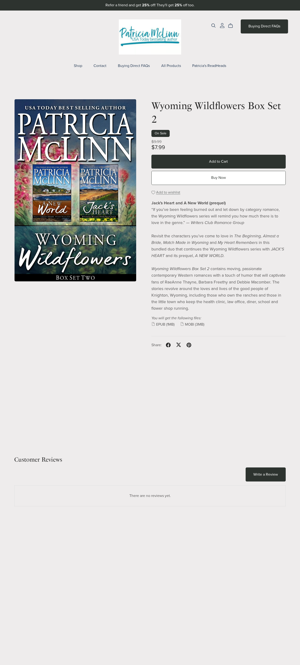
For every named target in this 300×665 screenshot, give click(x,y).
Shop (78, 65)
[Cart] (232, 25)
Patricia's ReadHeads (209, 65)
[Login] (222, 25)
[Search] (213, 25)
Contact (100, 65)
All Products (171, 65)
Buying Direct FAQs (134, 65)
